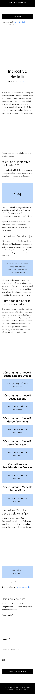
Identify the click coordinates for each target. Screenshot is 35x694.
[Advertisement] (17, 44)
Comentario (7, 615)
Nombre (6, 639)
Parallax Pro (20, 687)
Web (3, 660)
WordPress (18, 689)
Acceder (25, 689)
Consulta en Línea (17, 3)
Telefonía (23, 82)
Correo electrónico (10, 650)
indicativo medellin (23, 587)
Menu (19, 16)
